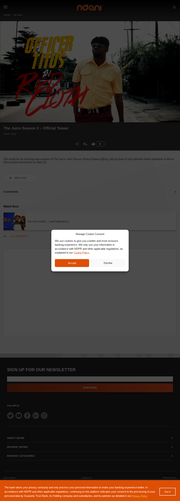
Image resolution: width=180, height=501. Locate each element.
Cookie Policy (81, 252)
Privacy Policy (139, 496)
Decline (108, 262)
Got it (168, 491)
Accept (72, 262)
